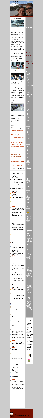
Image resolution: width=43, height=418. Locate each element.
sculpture (27, 134)
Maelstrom (28, 302)
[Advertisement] (15, 400)
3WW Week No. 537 (29, 243)
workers (27, 124)
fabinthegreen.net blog (29, 309)
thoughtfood (28, 174)
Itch (27, 229)
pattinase (28, 217)
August (28, 76)
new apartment (28, 145)
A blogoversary (28, 289)
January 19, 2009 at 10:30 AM (15, 195)
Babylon (27, 161)
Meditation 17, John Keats (29, 94)
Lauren (13, 333)
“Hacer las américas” (29, 285)
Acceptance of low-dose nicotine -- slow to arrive (29, 223)
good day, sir (28, 297)
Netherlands (28, 164)
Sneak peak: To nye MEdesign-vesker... (29, 250)
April (27, 79)
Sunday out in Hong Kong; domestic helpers (16, 18)
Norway (27, 196)
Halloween (27, 191)
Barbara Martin (13, 192)
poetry (27, 110)
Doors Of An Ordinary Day (29, 216)
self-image (27, 150)
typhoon (27, 160)
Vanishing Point (28, 300)
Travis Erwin (13, 371)
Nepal (27, 178)
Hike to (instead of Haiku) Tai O (30, 85)
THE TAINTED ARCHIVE (29, 224)
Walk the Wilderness (29, 310)
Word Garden (28, 219)
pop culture (28, 185)
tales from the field (28, 123)
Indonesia (27, 192)
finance (27, 117)
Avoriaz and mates (28, 96)
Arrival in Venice (28, 103)
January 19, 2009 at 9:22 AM (15, 177)
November (28, 74)
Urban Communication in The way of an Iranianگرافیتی (29, 231)
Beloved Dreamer (29, 301)
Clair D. (13, 172)
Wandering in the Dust (29, 303)
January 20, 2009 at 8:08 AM (15, 346)
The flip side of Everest (29, 97)
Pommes (27, 128)
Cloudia (13, 178)
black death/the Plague (29, 168)
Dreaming (28, 269)
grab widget (27, 29)
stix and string (28, 283)
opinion (27, 171)
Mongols (27, 163)
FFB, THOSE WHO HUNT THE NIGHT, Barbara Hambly (29, 218)
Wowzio (26, 28)
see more (29, 29)
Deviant (27, 221)
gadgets (27, 170)
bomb (27, 153)
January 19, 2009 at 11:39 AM (15, 240)
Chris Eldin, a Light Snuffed (29, 276)
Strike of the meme (29, 84)
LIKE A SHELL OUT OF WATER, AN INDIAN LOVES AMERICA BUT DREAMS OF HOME (29, 254)
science (27, 132)
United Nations (28, 181)
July (27, 77)
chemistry (27, 142)
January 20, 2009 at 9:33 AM (15, 370)
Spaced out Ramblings (29, 244)
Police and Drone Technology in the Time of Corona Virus (29, 227)
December (28, 73)
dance (27, 205)
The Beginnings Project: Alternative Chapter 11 (29, 256)
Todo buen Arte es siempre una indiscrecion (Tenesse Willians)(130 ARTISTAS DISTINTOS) (29, 274)
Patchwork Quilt (28, 298)
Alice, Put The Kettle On (29, 292)
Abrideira (28, 247)
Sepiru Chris (13, 206)
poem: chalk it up (28, 282)
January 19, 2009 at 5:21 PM (15, 287)
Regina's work (28, 199)
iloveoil (28, 290)
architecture (28, 120)
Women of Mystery (29, 308)
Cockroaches (28, 156)
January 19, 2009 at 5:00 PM (15, 251)
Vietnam (27, 182)
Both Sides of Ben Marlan (29, 307)
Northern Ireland (28, 195)
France (27, 135)
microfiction (28, 206)
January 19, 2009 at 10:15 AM (15, 191)
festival (27, 138)
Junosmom (13, 347)
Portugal (27, 198)
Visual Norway (28, 265)
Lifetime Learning (29, 235)
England (27, 127)
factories (27, 149)
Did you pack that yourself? (29, 104)
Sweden (27, 202)
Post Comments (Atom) (15, 407)
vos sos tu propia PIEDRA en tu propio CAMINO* (29, 271)
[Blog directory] (28, 212)
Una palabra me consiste (29, 264)
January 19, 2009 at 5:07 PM (15, 254)
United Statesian (28, 222)
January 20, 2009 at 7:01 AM (15, 332)
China (27, 113)
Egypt (27, 157)
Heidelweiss (13, 340)
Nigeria (27, 179)
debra (12, 288)
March (27, 80)
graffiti (27, 131)
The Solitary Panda (29, 293)
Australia (27, 186)
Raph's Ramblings (29, 277)
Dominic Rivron (28, 267)
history (27, 109)
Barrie (13, 252)
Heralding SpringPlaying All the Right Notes (29, 234)
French (27, 146)
